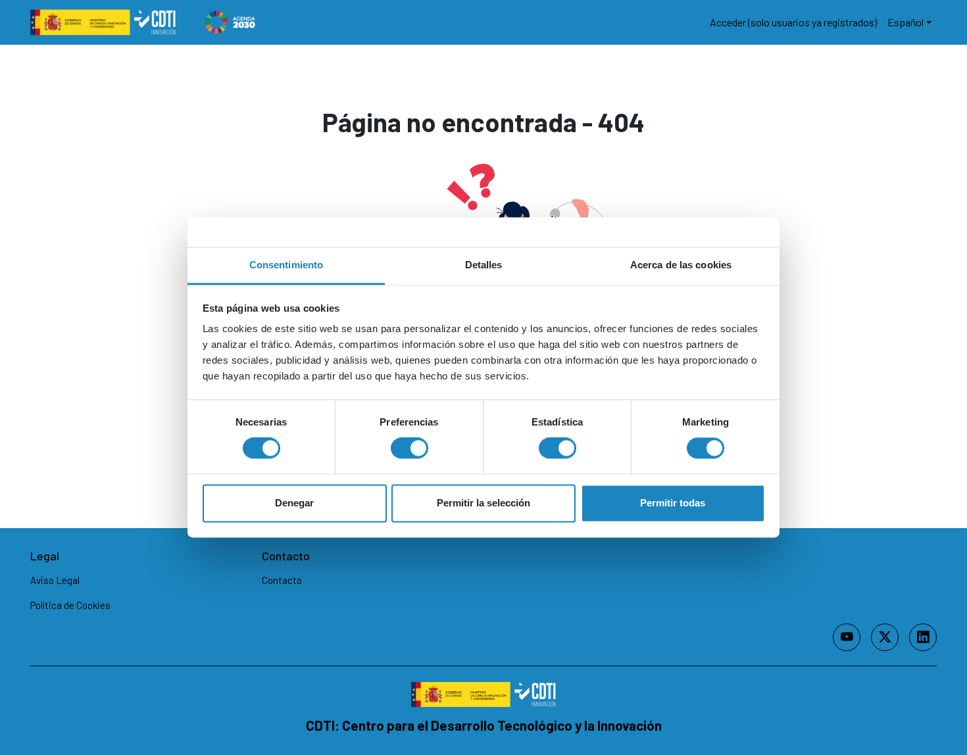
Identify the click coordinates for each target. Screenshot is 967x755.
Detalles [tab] (484, 264)
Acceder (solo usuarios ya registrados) (793, 22)
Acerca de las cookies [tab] (680, 264)
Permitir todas (672, 502)
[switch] (409, 448)
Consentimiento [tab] (286, 264)
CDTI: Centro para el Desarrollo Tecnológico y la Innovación (484, 725)
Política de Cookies (70, 605)
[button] (909, 22)
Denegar (294, 502)
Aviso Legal (55, 580)
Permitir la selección (483, 502)
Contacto (282, 580)
